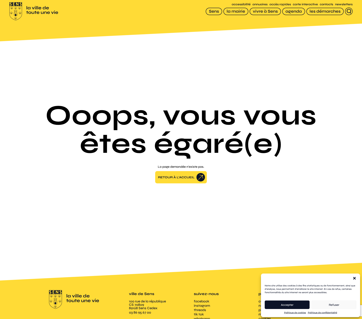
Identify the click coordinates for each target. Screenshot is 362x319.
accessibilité (241, 4)
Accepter (287, 305)
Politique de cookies (295, 312)
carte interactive (305, 4)
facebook (201, 301)
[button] (354, 278)
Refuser (334, 305)
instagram (202, 306)
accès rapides (280, 4)
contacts (326, 4)
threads (200, 310)
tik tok (199, 314)
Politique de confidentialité (322, 312)
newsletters (344, 4)
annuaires (260, 4)
